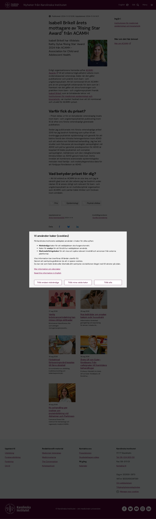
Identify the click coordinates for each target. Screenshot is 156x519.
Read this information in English (47, 273)
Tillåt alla (108, 282)
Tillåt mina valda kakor (78, 282)
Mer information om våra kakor (47, 269)
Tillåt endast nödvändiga (48, 282)
